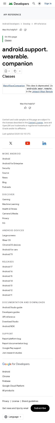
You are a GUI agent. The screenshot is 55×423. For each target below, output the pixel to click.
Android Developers (10, 24)
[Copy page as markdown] (15, 71)
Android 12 (7, 290)
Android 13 (7, 285)
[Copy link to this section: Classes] (18, 76)
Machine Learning (10, 204)
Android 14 (7, 280)
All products (8, 390)
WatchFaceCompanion (14, 85)
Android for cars (10, 249)
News (4, 177)
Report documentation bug (15, 343)
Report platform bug (11, 338)
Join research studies (12, 352)
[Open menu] (5, 3)
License (15, 401)
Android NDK (8, 326)
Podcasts (6, 187)
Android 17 (7, 266)
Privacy (5, 218)
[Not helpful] (25, 30)
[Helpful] (21, 30)
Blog (4, 182)
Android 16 (7, 271)
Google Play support (11, 348)
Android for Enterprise (12, 163)
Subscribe (40, 408)
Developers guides (11, 312)
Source (5, 173)
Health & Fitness (9, 209)
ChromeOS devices (11, 245)
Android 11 (7, 295)
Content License (35, 122)
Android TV (7, 254)
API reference (12, 14)
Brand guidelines (30, 401)
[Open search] (34, 3)
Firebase (6, 381)
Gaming (6, 199)
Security (6, 168)
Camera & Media (10, 213)
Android (6, 158)
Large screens (8, 235)
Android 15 (7, 276)
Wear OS (6, 240)
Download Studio (10, 321)
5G (3, 223)
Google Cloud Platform (13, 386)
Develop (26, 24)
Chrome (6, 376)
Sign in (47, 3)
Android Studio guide (12, 307)
